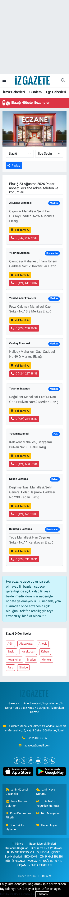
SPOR (58, 861)
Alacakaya (26, 643)
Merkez (46, 659)
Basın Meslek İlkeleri (42, 843)
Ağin (10, 643)
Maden (31, 659)
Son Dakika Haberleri (15, 827)
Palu (10, 667)
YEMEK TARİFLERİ (40, 865)
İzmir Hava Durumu (45, 792)
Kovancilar (14, 659)
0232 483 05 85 (37, 738)
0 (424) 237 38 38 (26, 373)
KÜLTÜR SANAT (15, 861)
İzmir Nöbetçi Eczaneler (17, 792)
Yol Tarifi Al (22, 230)
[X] (24, 760)
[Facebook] (17, 760)
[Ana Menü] (4, 80)
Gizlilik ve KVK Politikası (46, 848)
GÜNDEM (43, 852)
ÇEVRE (55, 852)
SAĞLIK (48, 861)
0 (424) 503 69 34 (26, 464)
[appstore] (18, 772)
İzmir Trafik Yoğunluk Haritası (47, 803)
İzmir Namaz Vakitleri (16, 803)
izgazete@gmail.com (37, 745)
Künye (19, 843)
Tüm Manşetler (50, 813)
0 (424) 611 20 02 (26, 283)
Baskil (11, 651)
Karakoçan (28, 651)
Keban (45, 651)
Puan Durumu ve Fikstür (18, 815)
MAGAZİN (34, 861)
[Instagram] (31, 760)
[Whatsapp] (45, 760)
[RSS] (52, 760)
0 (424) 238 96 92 (26, 328)
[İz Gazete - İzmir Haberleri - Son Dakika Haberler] (32, 80)
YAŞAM (21, 865)
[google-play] (51, 772)
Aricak (43, 643)
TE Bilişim (44, 876)
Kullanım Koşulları (17, 848)
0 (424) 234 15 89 (26, 418)
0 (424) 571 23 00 (26, 514)
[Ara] (63, 80)
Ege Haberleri (56, 92)
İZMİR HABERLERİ (51, 856)
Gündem (35, 92)
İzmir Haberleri (14, 92)
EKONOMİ (30, 856)
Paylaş (16, 165)
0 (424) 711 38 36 (26, 559)
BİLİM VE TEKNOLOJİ (20, 852)
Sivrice (23, 667)
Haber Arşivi (49, 825)
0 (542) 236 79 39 (26, 238)
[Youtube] (38, 760)
